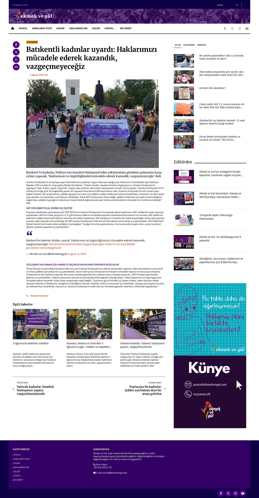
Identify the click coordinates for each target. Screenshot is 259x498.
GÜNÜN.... (110, 28)
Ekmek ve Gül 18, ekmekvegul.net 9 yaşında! (220, 238)
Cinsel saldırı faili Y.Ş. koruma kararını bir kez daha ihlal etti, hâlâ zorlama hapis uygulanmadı (221, 107)
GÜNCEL (23, 28)
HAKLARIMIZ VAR (78, 28)
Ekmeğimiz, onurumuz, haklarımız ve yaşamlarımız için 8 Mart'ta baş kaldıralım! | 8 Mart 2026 (221, 262)
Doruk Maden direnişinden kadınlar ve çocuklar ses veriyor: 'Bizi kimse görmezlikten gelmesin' (219, 140)
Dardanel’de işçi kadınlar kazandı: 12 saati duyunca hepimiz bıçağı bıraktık (222, 122)
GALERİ (96, 28)
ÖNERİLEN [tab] (201, 45)
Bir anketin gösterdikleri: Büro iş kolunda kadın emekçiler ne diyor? (221, 57)
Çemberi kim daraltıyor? (212, 88)
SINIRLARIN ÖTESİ (42, 28)
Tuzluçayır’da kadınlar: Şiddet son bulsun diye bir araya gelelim (143, 390)
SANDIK (60, 28)
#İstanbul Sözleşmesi (39, 296)
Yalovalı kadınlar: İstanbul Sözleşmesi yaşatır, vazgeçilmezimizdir (142, 345)
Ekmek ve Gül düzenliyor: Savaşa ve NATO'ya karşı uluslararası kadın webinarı (220, 197)
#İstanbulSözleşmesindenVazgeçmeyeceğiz (76, 244)
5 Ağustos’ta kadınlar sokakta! (30, 343)
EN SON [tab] (178, 45)
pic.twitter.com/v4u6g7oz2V (44, 248)
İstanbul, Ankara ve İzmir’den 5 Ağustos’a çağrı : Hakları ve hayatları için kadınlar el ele (88, 345)
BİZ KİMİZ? (126, 28)
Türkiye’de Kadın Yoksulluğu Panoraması (216, 216)
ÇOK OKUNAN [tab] (189, 45)
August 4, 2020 (76, 254)
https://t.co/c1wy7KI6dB (120, 244)
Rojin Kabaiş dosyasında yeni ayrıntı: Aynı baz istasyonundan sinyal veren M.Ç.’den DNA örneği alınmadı (221, 75)
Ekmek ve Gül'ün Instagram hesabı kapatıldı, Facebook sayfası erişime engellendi (220, 175)
